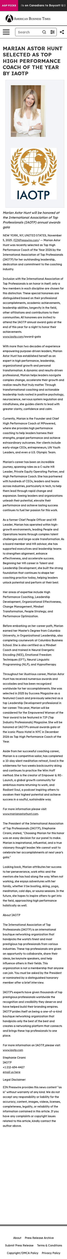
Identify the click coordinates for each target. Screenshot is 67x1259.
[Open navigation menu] (6, 32)
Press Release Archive (39, 1238)
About (17, 1238)
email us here (11, 1072)
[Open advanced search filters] (52, 32)
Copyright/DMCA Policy (22, 1253)
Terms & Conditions (49, 1245)
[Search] (44, 32)
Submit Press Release (19, 1245)
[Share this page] (61, 32)
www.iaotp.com (13, 336)
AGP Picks (9, 5)
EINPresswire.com (26, 240)
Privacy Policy (51, 1253)
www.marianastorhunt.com (20, 814)
